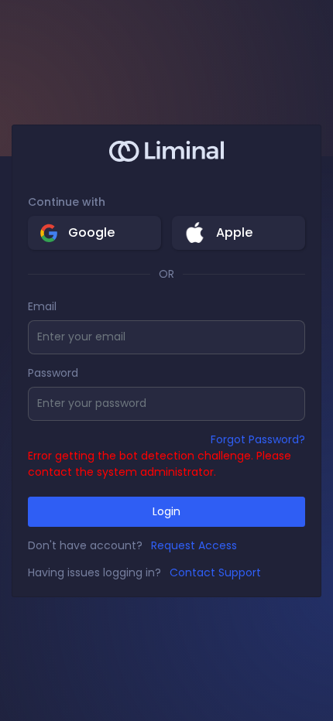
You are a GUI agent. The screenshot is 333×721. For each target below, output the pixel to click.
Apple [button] (234, 232)
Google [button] (91, 232)
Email (42, 306)
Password (53, 373)
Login (166, 511)
